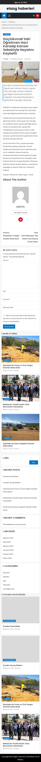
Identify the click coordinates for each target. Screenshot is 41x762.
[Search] (33, 16)
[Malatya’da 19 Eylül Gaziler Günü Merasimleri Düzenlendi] (20, 388)
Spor (4, 581)
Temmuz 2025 (8, 550)
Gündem (7, 34)
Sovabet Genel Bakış (10, 476)
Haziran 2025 (8, 554)
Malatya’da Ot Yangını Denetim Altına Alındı (11, 236)
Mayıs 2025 (7, 558)
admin (7, 59)
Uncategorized (8, 589)
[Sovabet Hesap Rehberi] (20, 649)
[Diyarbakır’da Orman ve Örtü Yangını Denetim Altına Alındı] (20, 349)
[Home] (4, 15)
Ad (4, 291)
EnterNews (30, 756)
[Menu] (9, 15)
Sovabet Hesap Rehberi (12, 482)
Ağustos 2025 (8, 546)
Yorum (6, 260)
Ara (6, 458)
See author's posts (20, 212)
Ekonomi (6, 573)
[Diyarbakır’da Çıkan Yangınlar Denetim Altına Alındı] (20, 427)
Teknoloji (6, 585)
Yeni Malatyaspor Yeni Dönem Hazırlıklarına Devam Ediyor (29, 237)
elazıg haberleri (20, 8)
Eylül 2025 (7, 542)
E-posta (6, 299)
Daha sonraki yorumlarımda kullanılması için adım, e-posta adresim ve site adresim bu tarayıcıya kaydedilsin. (19, 318)
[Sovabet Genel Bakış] (20, 610)
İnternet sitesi (8, 307)
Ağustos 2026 (8, 538)
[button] (9, 15)
